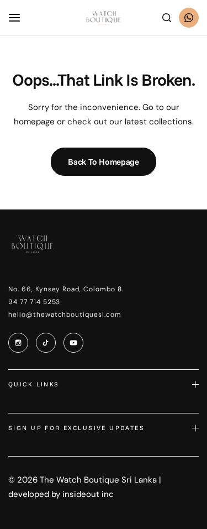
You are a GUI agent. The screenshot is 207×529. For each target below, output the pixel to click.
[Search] (167, 18)
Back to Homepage (103, 161)
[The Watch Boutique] (103, 18)
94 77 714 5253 (34, 301)
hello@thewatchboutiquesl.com (64, 314)
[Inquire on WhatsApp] (189, 18)
